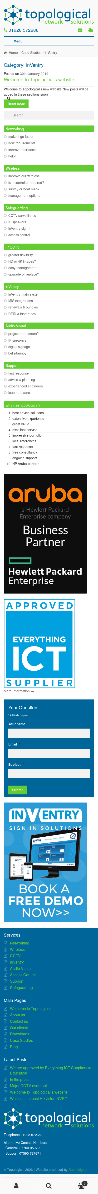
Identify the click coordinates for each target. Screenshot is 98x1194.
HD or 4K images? (22, 261)
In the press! (20, 1079)
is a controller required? (26, 182)
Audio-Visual (21, 968)
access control (19, 234)
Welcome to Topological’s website (39, 79)
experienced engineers (25, 386)
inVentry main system (24, 294)
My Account (16, 1186)
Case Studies (31, 52)
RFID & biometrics (22, 313)
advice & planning (21, 379)
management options (24, 195)
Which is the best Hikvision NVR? (38, 1098)
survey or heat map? (23, 189)
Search (49, 1186)
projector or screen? (23, 333)
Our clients (19, 1027)
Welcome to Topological (30, 1008)
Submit (18, 789)
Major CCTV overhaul (28, 1085)
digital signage (19, 346)
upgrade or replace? (23, 274)
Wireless (17, 949)
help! (12, 156)
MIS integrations (20, 300)
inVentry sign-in (19, 228)
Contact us (19, 1021)
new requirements (21, 143)
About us (17, 1014)
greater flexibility (20, 254)
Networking (19, 943)
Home (13, 52)
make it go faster (21, 136)
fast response (18, 373)
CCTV (15, 955)
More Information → (19, 690)
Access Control (23, 974)
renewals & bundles (23, 307)
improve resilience (22, 149)
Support (16, 981)
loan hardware (19, 392)
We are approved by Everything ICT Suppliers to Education (50, 1070)
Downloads (19, 1034)
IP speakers (17, 221)
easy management (22, 267)
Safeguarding (21, 987)
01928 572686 (24, 29)
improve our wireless (23, 175)
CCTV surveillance (22, 215)
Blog (14, 1046)
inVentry (17, 962)
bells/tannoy (17, 353)
